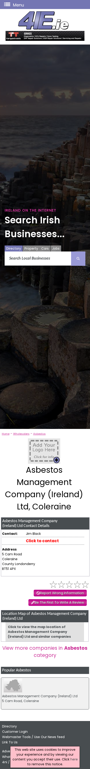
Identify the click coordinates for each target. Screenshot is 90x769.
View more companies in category (44, 651)
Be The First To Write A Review (59, 602)
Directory (13, 248)
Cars (45, 248)
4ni (4, 762)
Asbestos (39, 434)
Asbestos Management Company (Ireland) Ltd (40, 696)
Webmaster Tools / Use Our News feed (33, 737)
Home (5, 434)
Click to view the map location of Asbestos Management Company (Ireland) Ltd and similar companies (39, 632)
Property (31, 248)
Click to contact (42, 541)
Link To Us (10, 742)
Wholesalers (21, 434)
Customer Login (15, 731)
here (74, 759)
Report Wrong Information (62, 593)
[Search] (78, 258)
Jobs (56, 248)
